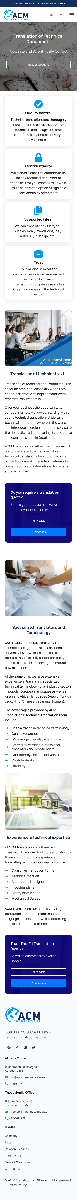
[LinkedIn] (25, 1047)
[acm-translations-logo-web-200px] (15, 14)
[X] (17, 1047)
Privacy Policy (16, 1185)
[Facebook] (9, 1047)
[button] (56, 15)
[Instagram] (33, 1047)
